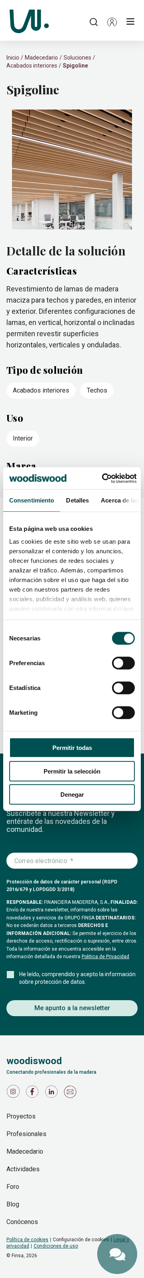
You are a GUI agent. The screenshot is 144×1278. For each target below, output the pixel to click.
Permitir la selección (72, 771)
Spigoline (75, 65)
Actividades (23, 1169)
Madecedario (41, 57)
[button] (112, 22)
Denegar (72, 794)
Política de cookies (27, 1239)
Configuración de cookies (81, 1239)
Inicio (12, 57)
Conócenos (22, 1222)
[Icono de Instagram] (14, 1093)
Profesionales (26, 1134)
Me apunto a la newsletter (72, 1008)
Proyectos (21, 1116)
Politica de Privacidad (105, 956)
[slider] (72, 170)
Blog (12, 1204)
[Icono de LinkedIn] (53, 1093)
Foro (12, 1186)
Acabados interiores (31, 65)
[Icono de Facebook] (34, 1093)
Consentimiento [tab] (31, 500)
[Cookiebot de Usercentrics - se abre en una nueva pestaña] (103, 478)
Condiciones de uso (56, 1246)
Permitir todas (72, 747)
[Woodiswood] (29, 22)
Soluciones (77, 57)
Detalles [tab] (77, 500)
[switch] (123, 663)
